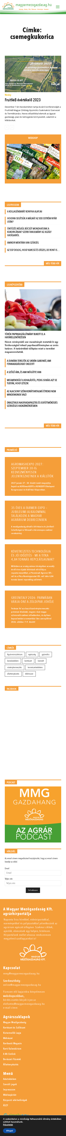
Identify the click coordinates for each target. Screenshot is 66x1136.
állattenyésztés (13, 673)
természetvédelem (35, 667)
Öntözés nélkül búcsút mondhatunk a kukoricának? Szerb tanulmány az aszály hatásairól (29, 232)
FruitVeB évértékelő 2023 (23, 100)
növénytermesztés (14, 667)
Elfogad (9, 1130)
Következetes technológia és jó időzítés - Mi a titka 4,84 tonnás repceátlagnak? (32, 555)
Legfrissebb (13, 205)
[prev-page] (7, 127)
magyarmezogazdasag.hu (34, 5)
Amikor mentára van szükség (23, 242)
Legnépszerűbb (14, 284)
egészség (32, 654)
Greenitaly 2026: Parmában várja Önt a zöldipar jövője (32, 599)
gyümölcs (46, 654)
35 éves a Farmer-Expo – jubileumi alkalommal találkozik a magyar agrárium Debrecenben (29, 514)
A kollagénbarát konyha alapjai (24, 211)
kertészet (28, 660)
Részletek (8, 1124)
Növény (8, 95)
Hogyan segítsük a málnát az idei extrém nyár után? (32, 220)
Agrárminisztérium (14, 654)
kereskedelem (13, 660)
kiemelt (41, 660)
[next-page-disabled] (12, 127)
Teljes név (8, 878)
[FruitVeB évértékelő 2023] (33, 74)
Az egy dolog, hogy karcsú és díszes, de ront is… (33, 250)
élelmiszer (29, 673)
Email (7, 868)
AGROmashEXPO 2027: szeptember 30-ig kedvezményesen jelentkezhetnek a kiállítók (32, 470)
